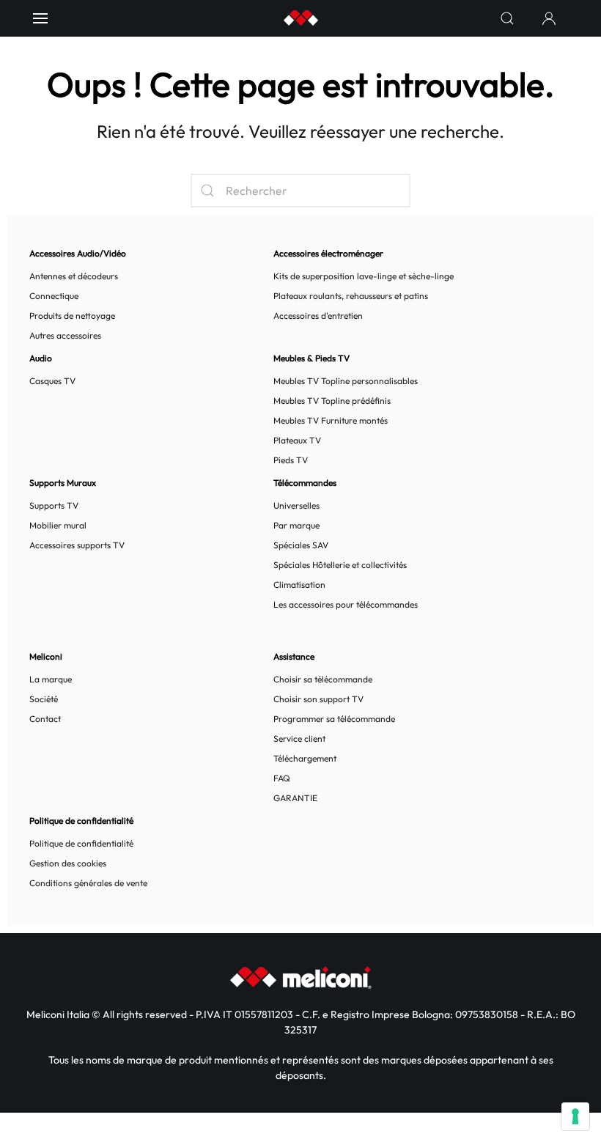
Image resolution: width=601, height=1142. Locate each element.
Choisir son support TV (318, 698)
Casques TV (52, 380)
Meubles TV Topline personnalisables (345, 380)
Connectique (53, 295)
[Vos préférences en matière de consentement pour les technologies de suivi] (575, 1116)
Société (43, 698)
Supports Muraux (62, 482)
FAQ (281, 778)
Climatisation (299, 584)
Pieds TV (290, 459)
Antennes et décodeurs (73, 275)
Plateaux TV (297, 440)
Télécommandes (304, 482)
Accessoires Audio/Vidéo (77, 253)
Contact (45, 718)
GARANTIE (295, 797)
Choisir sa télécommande (322, 679)
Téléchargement (304, 758)
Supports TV (53, 505)
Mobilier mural (57, 525)
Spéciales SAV (300, 544)
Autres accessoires (65, 335)
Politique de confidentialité (81, 843)
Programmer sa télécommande (334, 718)
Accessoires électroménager (328, 253)
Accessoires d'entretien (318, 315)
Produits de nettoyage (72, 315)
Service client (299, 738)
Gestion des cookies (67, 863)
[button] (40, 18)
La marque (50, 679)
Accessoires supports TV (77, 544)
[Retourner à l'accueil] (300, 18)
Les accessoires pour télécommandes (345, 604)
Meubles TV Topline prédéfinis (332, 400)
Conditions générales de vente (88, 882)
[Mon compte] (548, 18)
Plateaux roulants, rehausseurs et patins (350, 295)
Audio (40, 358)
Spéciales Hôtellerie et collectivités (340, 564)
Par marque (296, 525)
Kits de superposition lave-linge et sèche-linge (363, 275)
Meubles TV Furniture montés (330, 420)
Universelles (296, 505)
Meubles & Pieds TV (311, 358)
